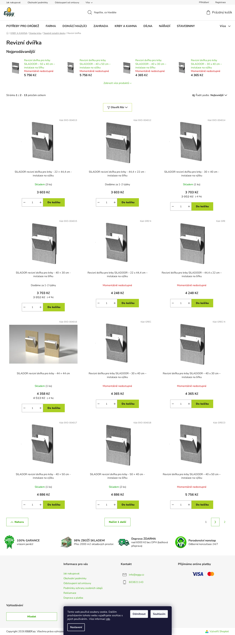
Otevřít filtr (117, 107)
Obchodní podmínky (38, 2)
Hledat (31, 616)
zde (108, 619)
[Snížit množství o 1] (24, 202)
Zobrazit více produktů (116, 83)
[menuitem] (22, 26)
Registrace (220, 2)
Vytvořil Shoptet (219, 631)
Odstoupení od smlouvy (67, 2)
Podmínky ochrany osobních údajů (83, 588)
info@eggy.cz (136, 574)
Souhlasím (159, 614)
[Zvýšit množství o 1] (40, 202)
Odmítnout (139, 614)
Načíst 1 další (117, 522)
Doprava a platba (73, 598)
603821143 (136, 582)
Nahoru (19, 522)
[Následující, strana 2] (215, 522)
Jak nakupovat (13, 2)
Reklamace (69, 593)
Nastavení (76, 627)
